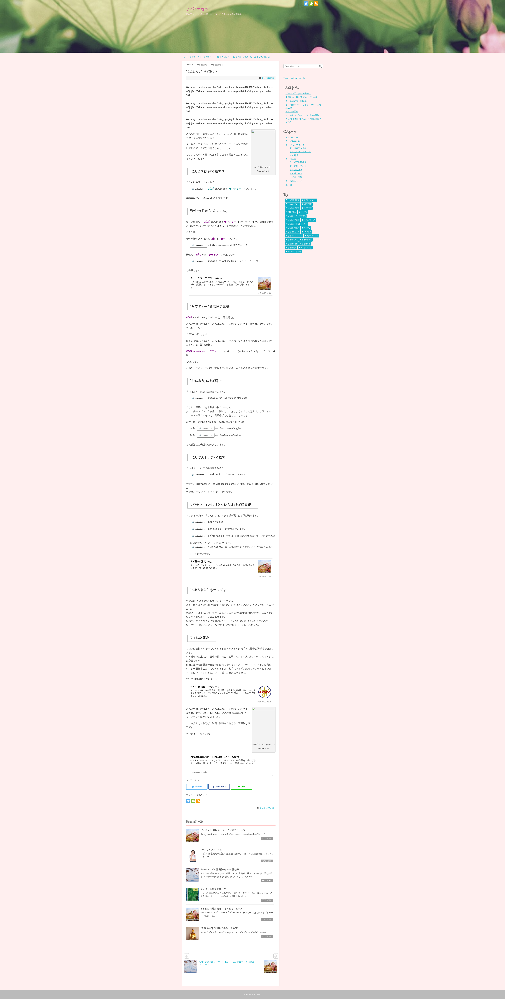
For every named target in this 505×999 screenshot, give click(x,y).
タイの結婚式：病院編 (296, 101)
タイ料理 (294, 155)
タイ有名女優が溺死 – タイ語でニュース (222, 909)
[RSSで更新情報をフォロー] (316, 3)
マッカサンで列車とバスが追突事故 (302, 115)
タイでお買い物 (293, 141)
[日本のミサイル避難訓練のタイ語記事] (192, 875)
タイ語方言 (306, 244)
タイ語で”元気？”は (201, 561)
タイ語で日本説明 (298, 162)
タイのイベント (293, 204)
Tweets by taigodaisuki (294, 78)
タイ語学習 (291, 159)
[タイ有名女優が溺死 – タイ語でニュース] (192, 914)
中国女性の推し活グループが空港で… (303, 97)
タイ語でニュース (310, 200)
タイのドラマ (307, 240)
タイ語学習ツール (294, 181)
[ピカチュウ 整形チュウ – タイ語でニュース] (192, 835)
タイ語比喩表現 (293, 228)
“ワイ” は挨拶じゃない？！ (204, 686)
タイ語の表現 (267, 78)
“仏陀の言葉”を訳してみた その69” (219, 928)
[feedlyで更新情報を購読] (311, 3)
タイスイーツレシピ (295, 236)
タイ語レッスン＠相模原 (296, 216)
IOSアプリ (307, 232)
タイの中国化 (292, 111)
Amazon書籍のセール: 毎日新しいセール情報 (214, 757)
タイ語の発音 (296, 173)
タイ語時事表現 (293, 220)
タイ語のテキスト (298, 166)
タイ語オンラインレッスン (297, 224)
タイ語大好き (197, 9)
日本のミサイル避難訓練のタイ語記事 (220, 869)
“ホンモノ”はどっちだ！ (212, 850)
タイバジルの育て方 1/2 (213, 889)
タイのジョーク (293, 232)
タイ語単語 (292, 248)
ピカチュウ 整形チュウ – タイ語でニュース (223, 830)
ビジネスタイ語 (306, 248)
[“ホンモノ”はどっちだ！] (192, 855)
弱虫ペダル (292, 212)
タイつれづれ (292, 137)
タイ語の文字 (296, 170)
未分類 (289, 185)
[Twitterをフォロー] (306, 3)
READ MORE (266, 838)
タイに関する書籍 (298, 148)
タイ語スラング (309, 220)
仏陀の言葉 (308, 204)
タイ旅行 (307, 228)
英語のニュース (312, 236)
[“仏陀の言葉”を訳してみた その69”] (192, 933)
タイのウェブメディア (300, 152)
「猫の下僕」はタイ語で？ (298, 93)
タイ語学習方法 (293, 208)
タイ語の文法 (293, 240)
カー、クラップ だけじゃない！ (207, 278)
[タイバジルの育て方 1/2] (192, 894)
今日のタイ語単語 (294, 252)
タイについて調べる (295, 145)
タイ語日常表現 (266, 808)
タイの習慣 (308, 208)
